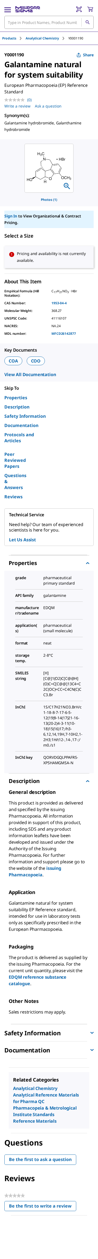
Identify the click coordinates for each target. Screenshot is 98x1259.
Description (16, 407)
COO (36, 361)
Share (88, 54)
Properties (15, 398)
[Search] (87, 22)
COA (13, 361)
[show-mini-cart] (90, 9)
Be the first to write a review (42, 1207)
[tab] (14, 38)
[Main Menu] (7, 9)
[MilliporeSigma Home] (27, 9)
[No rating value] (15, 100)
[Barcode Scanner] (79, 9)
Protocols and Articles (19, 438)
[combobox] (49, 22)
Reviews (13, 497)
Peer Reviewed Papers (15, 460)
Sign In (10, 216)
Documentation (21, 425)
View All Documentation (30, 374)
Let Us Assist (22, 539)
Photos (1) (49, 199)
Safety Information (25, 416)
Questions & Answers (15, 481)
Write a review (17, 106)
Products (9, 38)
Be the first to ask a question (40, 1159)
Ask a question (48, 106)
